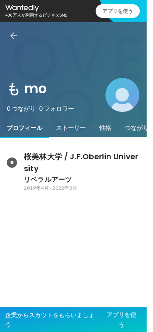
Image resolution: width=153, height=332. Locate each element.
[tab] (24, 127)
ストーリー (71, 127)
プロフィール (24, 127)
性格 (105, 127)
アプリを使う (117, 10)
